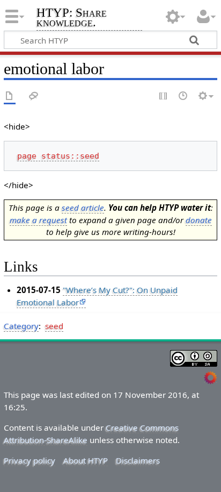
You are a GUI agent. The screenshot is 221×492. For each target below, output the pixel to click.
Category (21, 325)
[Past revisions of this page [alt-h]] (183, 96)
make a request (38, 220)
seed (54, 325)
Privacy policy (29, 460)
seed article (83, 207)
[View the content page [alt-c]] (10, 96)
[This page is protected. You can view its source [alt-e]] (164, 96)
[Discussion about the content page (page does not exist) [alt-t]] (34, 96)
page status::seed (58, 156)
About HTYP (85, 460)
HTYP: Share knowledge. (71, 18)
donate (199, 220)
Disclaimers (138, 460)
